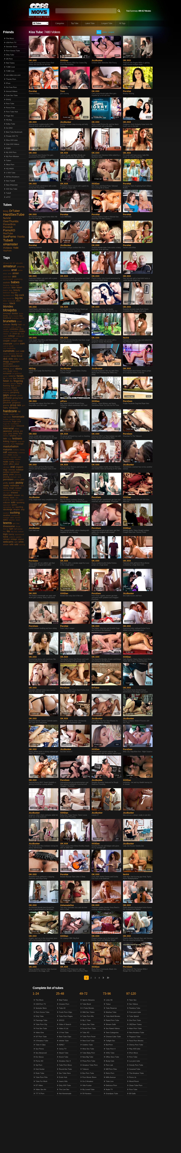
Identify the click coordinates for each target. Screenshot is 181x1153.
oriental (11, 470)
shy (22, 495)
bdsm (19, 287)
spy (13, 507)
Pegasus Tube (134, 1037)
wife (11, 544)
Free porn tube (135, 1012)
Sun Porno (40, 1049)
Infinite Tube (64, 1041)
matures (7, 449)
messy (22, 450)
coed (5, 336)
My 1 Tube (86, 1020)
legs (9, 439)
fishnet (13, 383)
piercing (18, 475)
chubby (22, 331)
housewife (7, 421)
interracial (8, 428)
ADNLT (62, 1045)
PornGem (127, 401)
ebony (18, 368)
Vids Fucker (87, 1085)
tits (8, 531)
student (6, 513)
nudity (11, 462)
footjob (17, 386)
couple (6, 341)
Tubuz (108, 1004)
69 (14, 263)
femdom (20, 378)
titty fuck (14, 532)
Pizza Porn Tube (88, 1061)
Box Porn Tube (88, 1073)
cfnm (21, 329)
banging (6, 285)
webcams (8, 541)
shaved (14, 492)
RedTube (8, 233)
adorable (19, 263)
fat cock (9, 378)
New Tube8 (10, 181)
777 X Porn (40, 1093)
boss (11, 316)
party (5, 474)
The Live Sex (64, 1089)
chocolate (14, 331)
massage (20, 444)
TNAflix (21, 236)
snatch (21, 500)
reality (6, 485)
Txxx (62, 91)
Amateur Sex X (65, 1061)
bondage (7, 313)
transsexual (19, 534)
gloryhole (7, 403)
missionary (12, 452)
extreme (12, 376)
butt (20, 324)
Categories (59, 23)
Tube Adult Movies (113, 1016)
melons (16, 450)
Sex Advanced (41, 1053)
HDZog (32, 368)
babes (15, 282)
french (14, 388)
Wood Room (134, 1081)
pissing (6, 477)
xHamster (10, 244)
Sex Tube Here (65, 1073)
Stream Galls (111, 1024)
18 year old (7, 263)
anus (5, 273)
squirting (19, 507)
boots (21, 313)
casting (18, 327)
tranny (11, 534)
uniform (12, 537)
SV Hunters (86, 1093)
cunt (17, 351)
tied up (5, 529)
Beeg (5, 211)
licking (6, 441)
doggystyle (15, 361)
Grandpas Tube (112, 1093)
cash (13, 327)
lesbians (17, 438)
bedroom (6, 293)
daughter (6, 356)
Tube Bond (86, 1004)
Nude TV (109, 1089)
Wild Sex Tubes (88, 1012)
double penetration (11, 366)
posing (17, 480)
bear (10, 290)
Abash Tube (63, 1053)
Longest (111, 32)
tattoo (5, 520)
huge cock (16, 421)
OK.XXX (33, 60)
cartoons (6, 327)
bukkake (6, 324)
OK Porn (9, 59)
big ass (14, 292)
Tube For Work (41, 1081)
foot (12, 386)
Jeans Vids (63, 1081)
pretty (5, 483)
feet (14, 378)
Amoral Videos (11, 91)
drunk (12, 369)
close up (16, 333)
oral (12, 466)
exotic (5, 376)
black (12, 303)
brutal (19, 322)
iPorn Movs (133, 1053)
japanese (7, 431)
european (7, 373)
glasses (14, 400)
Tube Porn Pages (66, 1016)
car (24, 325)
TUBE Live (10, 71)
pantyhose (15, 472)
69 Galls (132, 1093)
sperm (14, 505)
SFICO (61, 1020)
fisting (19, 383)
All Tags (122, 23)
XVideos (7, 247)
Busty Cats (110, 1061)
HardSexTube (14, 214)
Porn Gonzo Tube (13, 51)
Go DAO (9, 128)
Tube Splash (134, 1016)
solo (13, 502)
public (12, 483)
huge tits (6, 424)
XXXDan (64, 60)
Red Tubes (10, 63)
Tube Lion (110, 1081)
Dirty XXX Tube (65, 1085)
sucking (15, 512)
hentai (5, 414)
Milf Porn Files (111, 1069)
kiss (20, 433)
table (12, 518)
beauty (16, 290)
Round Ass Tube (65, 1069)
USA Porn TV (11, 43)
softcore (6, 502)
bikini (5, 301)
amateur (9, 266)
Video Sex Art (41, 1089)
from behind (7, 390)
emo (5, 371)
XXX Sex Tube (11, 189)
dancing (12, 354)
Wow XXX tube (12, 140)
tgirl (14, 523)
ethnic (15, 371)
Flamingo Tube (41, 1020)
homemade (18, 416)
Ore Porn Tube (135, 1020)
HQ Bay (9, 120)
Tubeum (85, 1069)
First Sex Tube (41, 1028)
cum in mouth (8, 346)
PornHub (8, 227)
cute (22, 351)
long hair (21, 441)
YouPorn (7, 250)
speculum (7, 505)
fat (4, 378)
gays (6, 395)
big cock (19, 295)
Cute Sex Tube (12, 95)
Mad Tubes (63, 1000)
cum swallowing (9, 348)
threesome (9, 526)
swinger (6, 518)
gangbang (14, 392)
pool (19, 477)
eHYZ (8, 197)
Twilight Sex (110, 1041)
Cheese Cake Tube (113, 1037)
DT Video (39, 1085)
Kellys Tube (10, 124)
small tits (6, 500)
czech (5, 354)
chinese (6, 331)
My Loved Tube (88, 1089)
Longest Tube (106, 23)
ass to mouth (8, 279)
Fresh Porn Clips (65, 1012)
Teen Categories (112, 1032)
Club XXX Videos (12, 144)
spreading (7, 507)
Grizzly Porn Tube (136, 1065)
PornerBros (9, 224)
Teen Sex (132, 1000)
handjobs (13, 408)
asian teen (7, 277)
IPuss (8, 83)
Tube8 (8, 193)
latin (5, 438)
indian (13, 426)
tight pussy (18, 529)
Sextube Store (11, 47)
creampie (7, 343)
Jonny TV (62, 1049)
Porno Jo (132, 1077)
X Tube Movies (88, 1008)
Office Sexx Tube (112, 1057)
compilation (7, 338)
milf (5, 452)
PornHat (33, 91)
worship (22, 545)
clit (10, 334)
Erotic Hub (63, 1077)
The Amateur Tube (136, 1073)
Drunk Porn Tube (89, 1028)
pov (22, 479)
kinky (15, 433)
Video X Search (65, 1024)
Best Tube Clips (65, 1037)
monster (6, 457)
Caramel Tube (134, 1069)
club (22, 334)
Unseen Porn (64, 1004)
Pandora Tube (134, 1008)
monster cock (15, 457)
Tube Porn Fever (89, 1037)
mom (10, 455)
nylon (5, 464)
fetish (6, 381)
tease (18, 520)
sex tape (6, 493)
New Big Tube (87, 1057)
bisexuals (11, 301)
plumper (13, 477)
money (15, 455)
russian (18, 488)
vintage (14, 539)
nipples (17, 459)
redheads (14, 485)
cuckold (16, 344)
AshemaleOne (67, 905)
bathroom (7, 288)
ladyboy (13, 436)
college (11, 336)
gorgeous (16, 403)
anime (20, 270)
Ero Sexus (40, 1057)
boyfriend (7, 318)
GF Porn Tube (41, 1037)
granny (6, 405)
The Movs (10, 38)
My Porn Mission (12, 156)
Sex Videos (133, 1004)
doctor (21, 359)
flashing (6, 386)
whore (5, 544)
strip (23, 509)
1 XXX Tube (10, 173)
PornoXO (9, 230)
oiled (17, 464)
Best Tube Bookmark (14, 132)
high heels (7, 417)
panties (6, 472)
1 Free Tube (64, 1032)
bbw (14, 287)
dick (5, 358)
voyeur (21, 539)
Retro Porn (110, 1073)
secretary (16, 490)
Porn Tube (10, 104)
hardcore (10, 411)
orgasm (19, 467)
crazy (20, 341)
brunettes (9, 321)
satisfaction (7, 490)
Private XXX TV (12, 136)
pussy (19, 482)
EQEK (8, 148)
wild (16, 544)
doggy (6, 361)
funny (15, 390)
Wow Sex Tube (88, 1049)
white (21, 542)
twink (5, 537)
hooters (12, 419)
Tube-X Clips (41, 1045)
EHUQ (8, 99)
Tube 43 (62, 1008)
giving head (18, 398)
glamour (6, 400)
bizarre (5, 304)
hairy (5, 408)
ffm (11, 381)
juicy (10, 433)
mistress (21, 453)
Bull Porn (109, 1045)
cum (22, 343)
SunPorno (9, 236)
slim (16, 498)
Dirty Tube (10, 55)
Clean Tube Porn (135, 1085)
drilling (6, 369)
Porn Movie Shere (89, 1077)
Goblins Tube (87, 1045)
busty (14, 324)
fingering (18, 381)
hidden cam (14, 414)
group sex (15, 405)
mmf (5, 455)
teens (7, 523)
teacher (12, 520)
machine (6, 444)
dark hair (19, 354)
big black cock (8, 295)
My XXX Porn (11, 152)
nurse (17, 462)
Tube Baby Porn (88, 1053)
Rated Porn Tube (112, 1020)
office (11, 464)
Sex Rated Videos (113, 1028)
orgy (5, 469)
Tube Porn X (110, 1049)
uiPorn (63, 401)
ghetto (19, 395)
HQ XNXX (10, 169)
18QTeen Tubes (135, 1024)
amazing (20, 267)
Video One (40, 1032)
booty (5, 316)
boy (21, 316)
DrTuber (14, 210)
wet (15, 542)
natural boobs (8, 459)
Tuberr (8, 160)
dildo (10, 359)
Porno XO (39, 1061)
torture (21, 532)
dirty (16, 359)
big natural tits (8, 298)
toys (5, 534)
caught (5, 329)
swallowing (15, 515)
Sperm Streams (88, 1000)
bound (16, 316)
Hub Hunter (40, 1069)
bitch (18, 301)
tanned (17, 518)
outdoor (19, 469)
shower (17, 495)
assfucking (18, 279)
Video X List (63, 1028)
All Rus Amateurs (12, 177)
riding (5, 488)
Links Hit (109, 1000)
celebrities (13, 329)
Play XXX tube (134, 1049)
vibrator (6, 539)
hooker (5, 419)
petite (11, 474)
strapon (16, 509)
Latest (104, 32)
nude (5, 461)
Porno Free (10, 108)
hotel (18, 419)
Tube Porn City (41, 1024)
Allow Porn (10, 165)
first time (6, 383)
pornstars (8, 479)
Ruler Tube (40, 1073)
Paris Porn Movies (136, 1041)
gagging (6, 392)
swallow (6, 515)
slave (12, 498)
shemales (8, 495)
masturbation (10, 446)
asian (15, 273)
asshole (6, 282)
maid (13, 444)
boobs (15, 313)
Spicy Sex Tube (88, 1024)
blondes (8, 306)
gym (23, 405)
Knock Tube (63, 1057)
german (13, 395)
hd (19, 411)
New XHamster (12, 185)
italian (17, 429)
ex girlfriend (17, 373)
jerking (16, 431)
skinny (6, 498)
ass (14, 276)
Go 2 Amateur (87, 1081)
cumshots (9, 350)
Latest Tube (89, 23)
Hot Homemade (65, 1093)
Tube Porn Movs (65, 1065)
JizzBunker (97, 60)
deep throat (16, 356)
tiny (4, 532)
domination (8, 364)
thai (17, 523)
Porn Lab (109, 1065)
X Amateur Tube (42, 1041)
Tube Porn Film (42, 1077)
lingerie (13, 441)
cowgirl (14, 341)
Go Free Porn (11, 87)
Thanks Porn (11, 79)
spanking (20, 502)
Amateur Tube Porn (90, 1065)
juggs (5, 434)
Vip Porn (39, 1065)
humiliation (15, 424)
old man (6, 467)
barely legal (14, 285)
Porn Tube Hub (12, 112)
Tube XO (85, 1032)
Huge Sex (10, 116)
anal (14, 269)
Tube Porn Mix (88, 1016)
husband (6, 426)
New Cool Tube (88, 1041)
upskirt (18, 537)
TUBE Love (10, 67)
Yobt (15, 247)
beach (5, 290)
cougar (15, 338)
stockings (7, 509)
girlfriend (7, 398)
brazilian (15, 318)
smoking (14, 500)
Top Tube (74, 23)
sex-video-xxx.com (13, 75)
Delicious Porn (111, 1085)
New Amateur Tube (136, 1032)
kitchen (6, 436)
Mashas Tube (111, 1012)
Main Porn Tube (135, 1028)
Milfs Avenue (111, 1077)
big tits (19, 298)
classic (5, 334)
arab (9, 273)
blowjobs (10, 310)
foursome (6, 388)
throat (18, 526)
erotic (10, 371)
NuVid (6, 218)
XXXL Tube (110, 1053)
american (6, 270)
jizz (21, 431)
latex (19, 436)
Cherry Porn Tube (136, 1045)
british (22, 318)
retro (22, 486)
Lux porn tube (134, 1061)
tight (11, 529)
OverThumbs (10, 221)
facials (20, 376)
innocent (20, 426)
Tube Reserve (111, 1008)
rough (11, 488)
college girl (20, 336)
